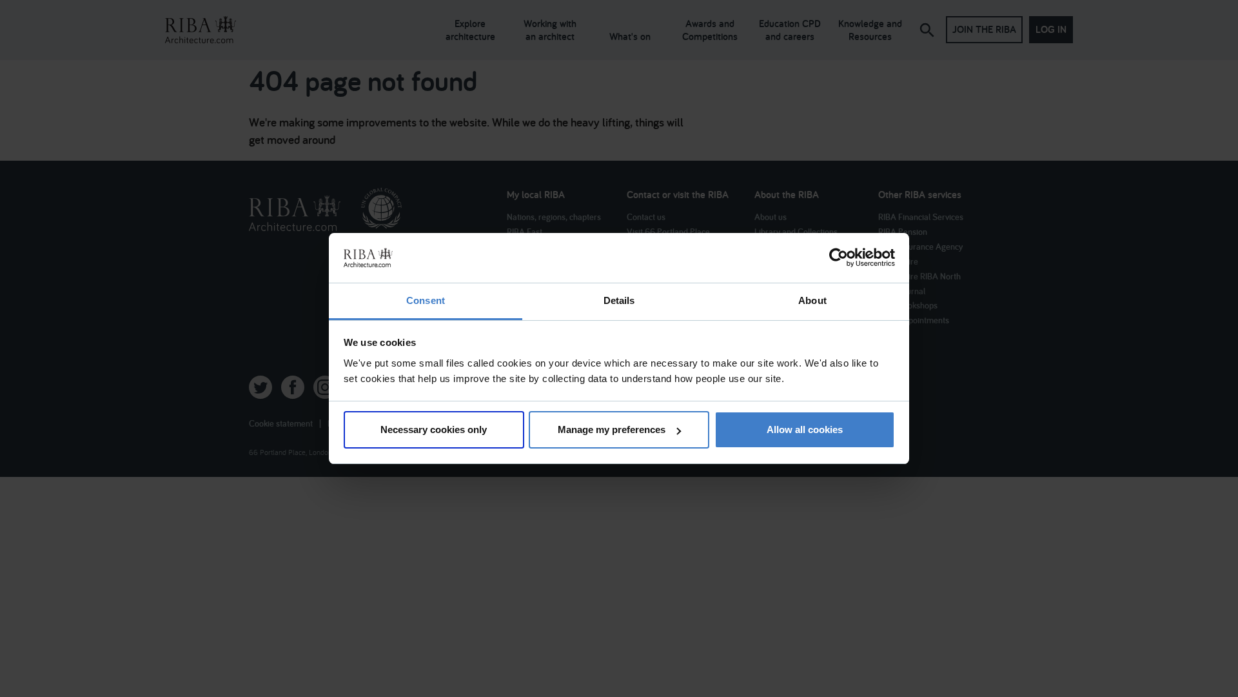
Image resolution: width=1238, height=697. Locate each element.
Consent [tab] (425, 300)
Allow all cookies (805, 429)
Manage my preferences (611, 429)
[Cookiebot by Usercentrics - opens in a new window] (838, 258)
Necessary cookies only (433, 429)
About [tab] (812, 300)
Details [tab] (619, 300)
